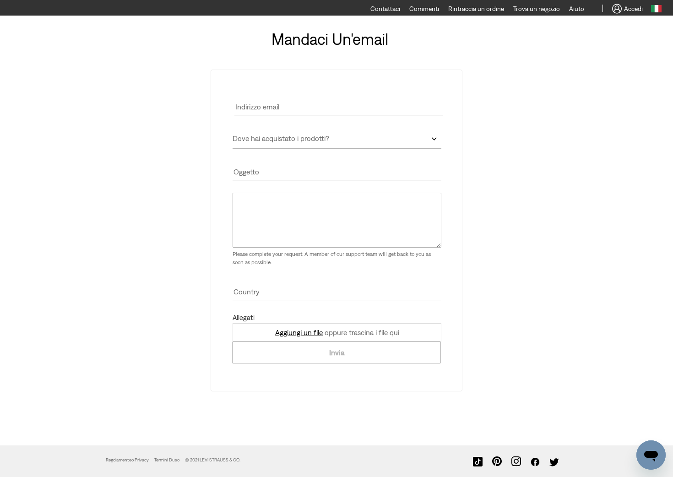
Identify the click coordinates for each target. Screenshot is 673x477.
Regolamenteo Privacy (127, 459)
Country (246, 291)
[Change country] (656, 10)
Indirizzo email (257, 107)
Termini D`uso (166, 459)
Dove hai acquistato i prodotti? (281, 138)
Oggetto (246, 172)
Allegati (244, 317)
